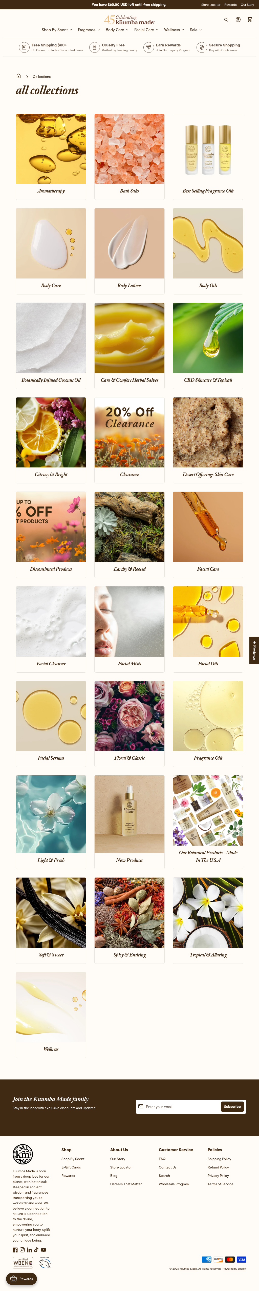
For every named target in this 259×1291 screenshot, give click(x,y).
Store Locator (210, 4)
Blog (113, 1175)
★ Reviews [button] (254, 650)
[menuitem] (80, 1160)
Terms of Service (220, 1184)
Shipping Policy (219, 1158)
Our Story (247, 4)
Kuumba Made (188, 1269)
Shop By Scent (72, 1158)
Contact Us (167, 1167)
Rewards (230, 4)
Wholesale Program (174, 1184)
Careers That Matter (126, 1184)
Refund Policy (218, 1167)
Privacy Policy (218, 1175)
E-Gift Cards (71, 1167)
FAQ (162, 1158)
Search (164, 1175)
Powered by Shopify (234, 1269)
